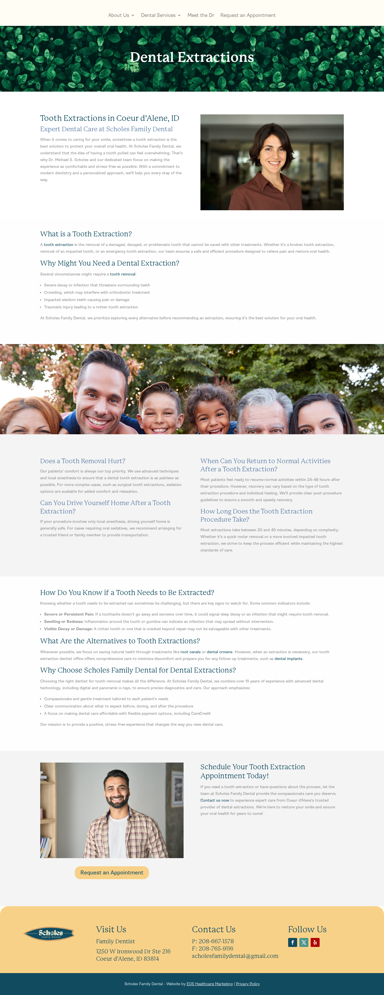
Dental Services (158, 15)
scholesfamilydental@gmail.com (235, 956)
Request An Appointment (192, 404)
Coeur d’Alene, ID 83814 (127, 959)
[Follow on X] (303, 942)
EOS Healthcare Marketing (210, 984)
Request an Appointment (248, 15)
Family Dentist (115, 941)
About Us (118, 15)
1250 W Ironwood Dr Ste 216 (133, 951)
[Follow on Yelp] (315, 942)
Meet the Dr (201, 15)
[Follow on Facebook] (292, 942)
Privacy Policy (248, 984)
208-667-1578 (216, 941)
